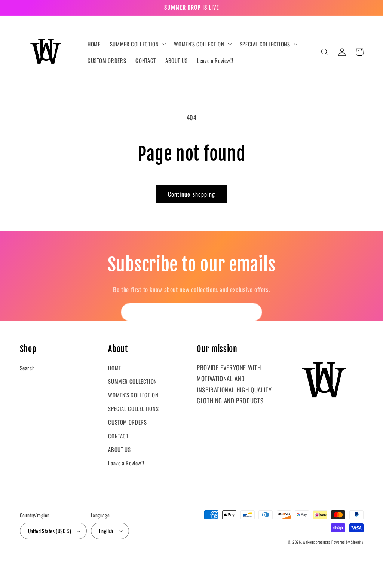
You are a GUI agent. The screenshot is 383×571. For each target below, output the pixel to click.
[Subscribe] (253, 312)
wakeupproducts (316, 542)
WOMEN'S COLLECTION (133, 395)
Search (27, 368)
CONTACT (118, 436)
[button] (137, 44)
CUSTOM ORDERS (127, 422)
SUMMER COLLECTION (132, 381)
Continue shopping (191, 193)
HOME (114, 368)
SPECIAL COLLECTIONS (133, 408)
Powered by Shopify (347, 542)
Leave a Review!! (126, 463)
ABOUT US (119, 449)
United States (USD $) (49, 531)
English (106, 531)
